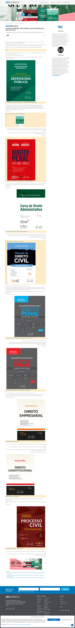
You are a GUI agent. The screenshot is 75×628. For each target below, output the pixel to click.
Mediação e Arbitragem (46, 607)
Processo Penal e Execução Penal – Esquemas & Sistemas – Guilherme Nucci (18, 390)
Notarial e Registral (47, 609)
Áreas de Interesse (44, 2)
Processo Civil (46, 615)
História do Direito (47, 602)
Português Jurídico (47, 612)
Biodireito (38, 602)
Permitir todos (53, 619)
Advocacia (53, 2)
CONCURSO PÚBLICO (14, 32)
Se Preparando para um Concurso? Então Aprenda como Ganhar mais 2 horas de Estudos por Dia (26, 577)
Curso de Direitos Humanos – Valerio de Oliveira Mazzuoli (15, 113)
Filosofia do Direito (47, 598)
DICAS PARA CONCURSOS (30, 32)
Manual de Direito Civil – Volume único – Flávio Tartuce (15, 241)
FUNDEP (36, 44)
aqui (45, 135)
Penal (45, 610)
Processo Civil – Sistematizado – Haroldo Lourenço (14, 548)
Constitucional (39, 605)
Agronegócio (39, 599)
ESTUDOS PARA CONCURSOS (40, 32)
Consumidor (39, 607)
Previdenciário (46, 613)
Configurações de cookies (67, 619)
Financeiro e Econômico (46, 600)
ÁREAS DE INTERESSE (41, 596)
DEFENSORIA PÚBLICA (24, 32)
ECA (38, 614)
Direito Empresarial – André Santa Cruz (12, 441)
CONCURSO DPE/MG (8, 32)
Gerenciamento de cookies (13, 624)
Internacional (46, 605)
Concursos (58, 2)
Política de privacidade (25, 624)
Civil (38, 604)
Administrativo (39, 598)
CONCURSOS (19, 32)
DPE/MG (35, 32)
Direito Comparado (40, 608)
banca (26, 45)
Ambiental (38, 601)
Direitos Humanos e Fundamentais (40, 612)
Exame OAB (64, 2)
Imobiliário (45, 603)
